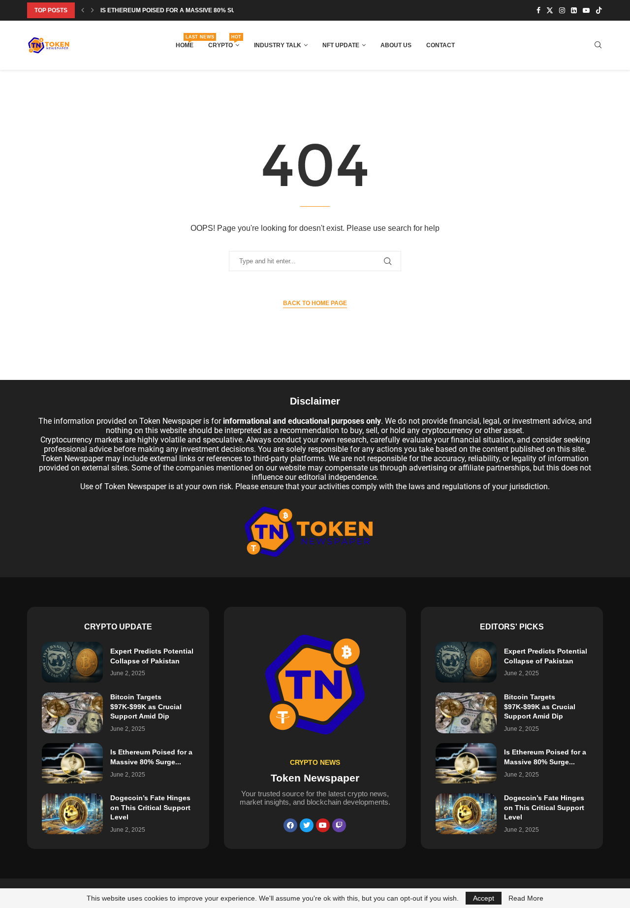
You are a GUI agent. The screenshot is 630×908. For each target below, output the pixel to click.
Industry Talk (277, 45)
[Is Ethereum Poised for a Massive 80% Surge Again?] (72, 763)
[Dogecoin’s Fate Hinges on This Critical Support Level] (72, 813)
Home (184, 42)
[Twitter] (550, 10)
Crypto (223, 42)
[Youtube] (586, 10)
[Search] (598, 45)
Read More (525, 898)
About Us (395, 45)
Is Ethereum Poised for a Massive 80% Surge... (176, 10)
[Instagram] (562, 10)
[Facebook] (538, 10)
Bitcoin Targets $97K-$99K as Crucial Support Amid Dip (146, 706)
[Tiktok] (599, 10)
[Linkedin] (573, 10)
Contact (440, 45)
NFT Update (340, 45)
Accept (483, 898)
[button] (83, 10)
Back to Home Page (315, 303)
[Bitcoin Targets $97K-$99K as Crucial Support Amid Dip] (72, 712)
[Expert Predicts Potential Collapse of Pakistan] (72, 662)
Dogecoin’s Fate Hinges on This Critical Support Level (150, 807)
